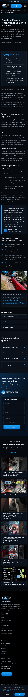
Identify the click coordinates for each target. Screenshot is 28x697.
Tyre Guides (9, 10)
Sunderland (4, 640)
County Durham (5, 643)
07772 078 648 (12, 392)
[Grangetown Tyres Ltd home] (5, 6)
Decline (8, 694)
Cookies (12, 684)
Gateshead (4, 648)
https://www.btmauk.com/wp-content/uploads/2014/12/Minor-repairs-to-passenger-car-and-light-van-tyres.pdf (13, 302)
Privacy (3, 684)
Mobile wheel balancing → (10, 322)
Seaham (3, 651)
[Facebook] (3, 613)
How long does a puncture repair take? (11, 365)
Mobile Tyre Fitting (6, 620)
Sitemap (16, 684)
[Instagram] (7, 613)
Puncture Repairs (5, 623)
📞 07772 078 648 (6, 661)
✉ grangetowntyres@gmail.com (9, 664)
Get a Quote (16, 6)
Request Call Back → (12, 427)
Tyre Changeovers (6, 628)
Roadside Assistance (7, 630)
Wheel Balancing (5, 625)
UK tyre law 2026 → (8, 327)
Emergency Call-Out (6, 633)
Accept (20, 694)
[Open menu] (25, 6)
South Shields (5, 646)
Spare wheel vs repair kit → (10, 316)
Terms (7, 684)
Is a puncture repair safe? (11, 347)
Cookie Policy (6, 691)
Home (2, 10)
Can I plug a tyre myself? (11, 358)
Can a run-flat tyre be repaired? (13, 353)
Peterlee (3, 653)
